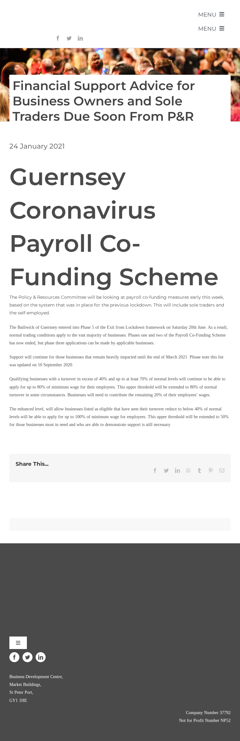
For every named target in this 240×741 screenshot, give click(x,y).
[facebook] (57, 38)
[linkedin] (80, 38)
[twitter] (69, 38)
